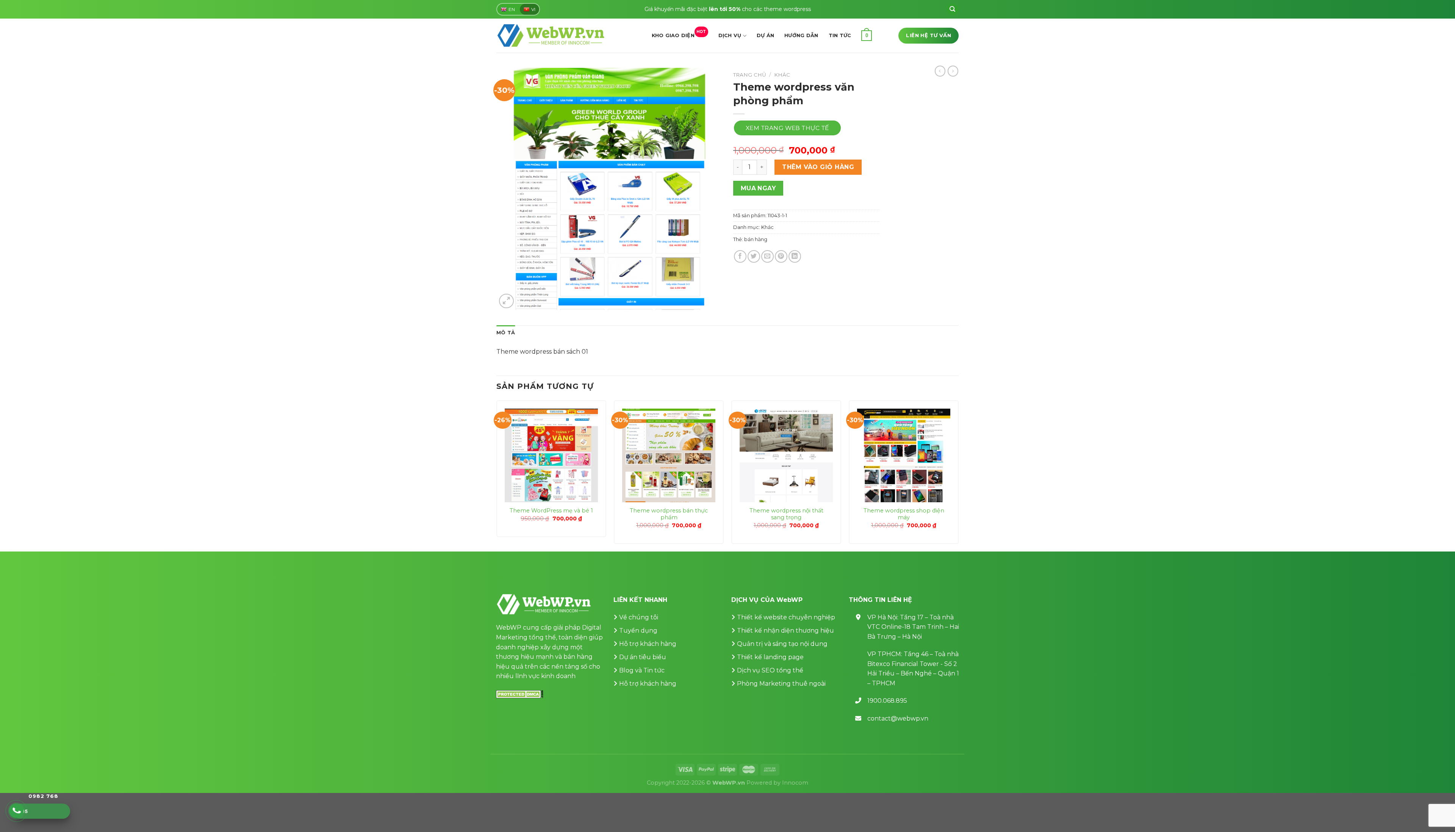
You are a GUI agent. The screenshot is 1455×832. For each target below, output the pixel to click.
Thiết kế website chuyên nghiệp (786, 617)
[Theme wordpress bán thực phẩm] (668, 455)
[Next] (958, 475)
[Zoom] (506, 301)
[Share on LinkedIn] (795, 256)
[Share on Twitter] (754, 256)
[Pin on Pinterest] (781, 256)
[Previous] (496, 475)
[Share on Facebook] (740, 256)
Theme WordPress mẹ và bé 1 (551, 510)
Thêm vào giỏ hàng (818, 167)
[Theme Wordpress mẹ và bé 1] (551, 455)
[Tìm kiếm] (953, 9)
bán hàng (755, 239)
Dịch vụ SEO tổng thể (770, 670)
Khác (782, 75)
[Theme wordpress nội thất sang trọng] (786, 455)
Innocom (795, 782)
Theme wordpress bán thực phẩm (669, 514)
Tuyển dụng (638, 630)
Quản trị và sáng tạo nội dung (782, 643)
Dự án (765, 35)
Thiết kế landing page (770, 657)
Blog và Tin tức (642, 670)
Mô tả (505, 332)
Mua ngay (758, 188)
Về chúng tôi (638, 617)
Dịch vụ (730, 35)
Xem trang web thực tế (787, 128)
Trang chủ (749, 75)
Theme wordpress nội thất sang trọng (786, 514)
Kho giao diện (679, 33)
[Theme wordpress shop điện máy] (903, 455)
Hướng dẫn (801, 35)
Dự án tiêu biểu (642, 657)
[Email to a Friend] (767, 256)
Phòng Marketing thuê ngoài (781, 683)
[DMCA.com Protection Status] (519, 693)
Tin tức (840, 35)
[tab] (505, 332)
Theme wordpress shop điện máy (904, 514)
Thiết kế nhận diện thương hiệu (785, 630)
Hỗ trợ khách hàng (647, 643)
